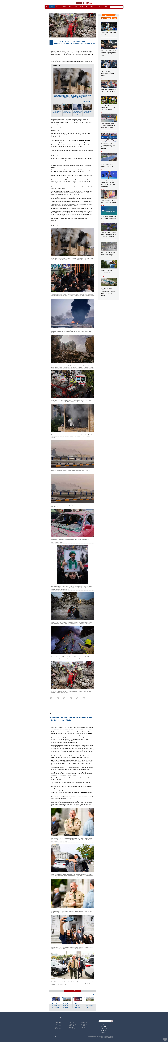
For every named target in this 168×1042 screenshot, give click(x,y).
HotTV (91, 6)
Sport (81, 6)
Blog (106, 6)
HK (86, 6)
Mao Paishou (84, 1022)
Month (114, 18)
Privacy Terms (104, 1028)
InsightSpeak (84, 1024)
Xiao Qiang (83, 1027)
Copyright (103, 1024)
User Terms (103, 1026)
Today (103, 18)
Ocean (56, 1027)
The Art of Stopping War (60, 1028)
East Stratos (71, 1027)
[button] (89, 101)
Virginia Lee (71, 1025)
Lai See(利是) (58, 1025)
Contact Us (103, 1030)
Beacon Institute (72, 1024)
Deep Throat (58, 1022)
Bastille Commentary (73, 1021)
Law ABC (83, 1025)
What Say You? (58, 1021)
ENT (76, 6)
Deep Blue (71, 1022)
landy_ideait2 (72, 1028)
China (57, 6)
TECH (70, 6)
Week (108, 18)
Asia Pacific (99, 6)
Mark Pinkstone (84, 1021)
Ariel (56, 1024)
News (51, 6)
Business (64, 6)
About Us (103, 1032)
